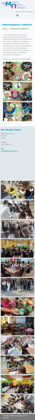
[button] (17, 15)
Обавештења (25, 28)
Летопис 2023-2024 (15, 28)
